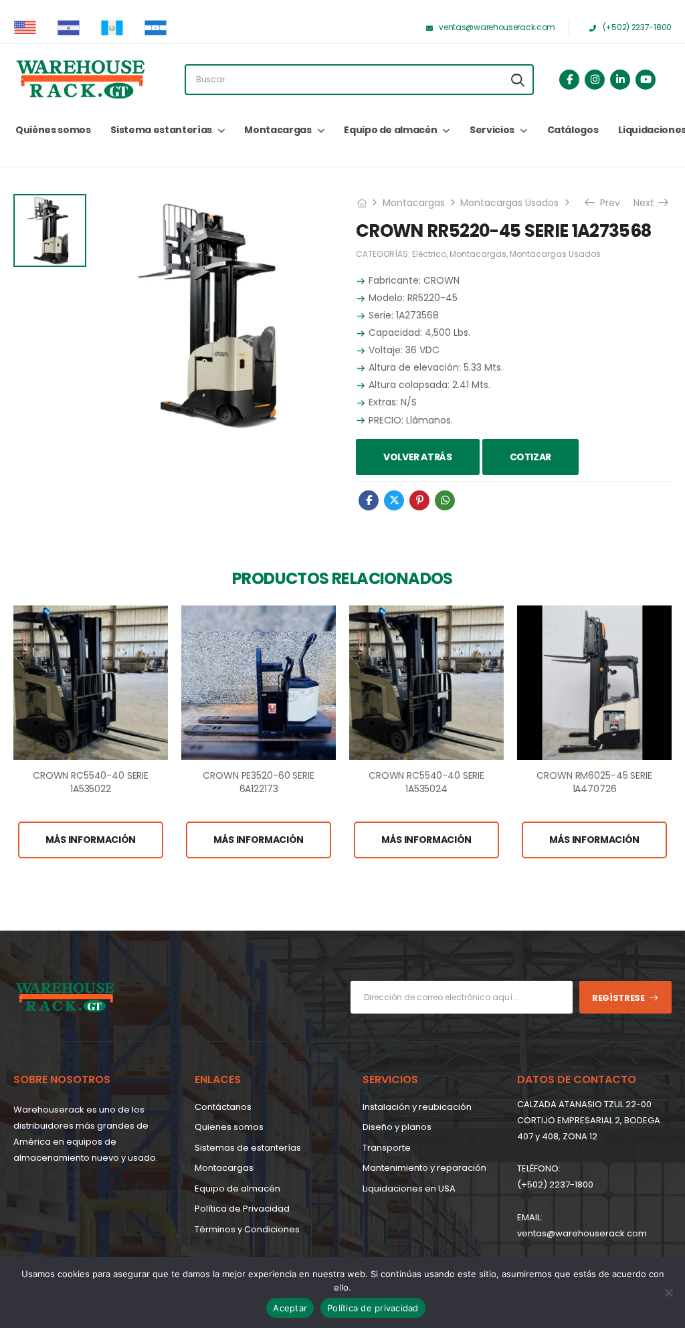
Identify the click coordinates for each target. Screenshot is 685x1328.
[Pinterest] (419, 500)
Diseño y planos (397, 1127)
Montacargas (277, 129)
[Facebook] (369, 500)
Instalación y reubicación (417, 1107)
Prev (605, 202)
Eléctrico (429, 254)
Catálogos (573, 129)
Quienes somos (229, 1127)
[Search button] (517, 79)
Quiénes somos (52, 129)
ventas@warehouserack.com (582, 1233)
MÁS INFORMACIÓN (90, 839)
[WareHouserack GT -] (80, 79)
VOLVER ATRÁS (417, 457)
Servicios (492, 129)
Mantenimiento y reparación (424, 1167)
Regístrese (618, 997)
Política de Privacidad (242, 1208)
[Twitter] (394, 500)
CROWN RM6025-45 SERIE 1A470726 (594, 782)
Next (648, 202)
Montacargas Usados (509, 202)
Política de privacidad (373, 1308)
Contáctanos (223, 1107)
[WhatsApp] (445, 500)
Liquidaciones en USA (409, 1188)
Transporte (387, 1147)
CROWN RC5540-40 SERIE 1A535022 (91, 782)
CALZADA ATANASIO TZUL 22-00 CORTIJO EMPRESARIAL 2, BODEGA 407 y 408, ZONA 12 (588, 1120)
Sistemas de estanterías (248, 1147)
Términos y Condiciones (247, 1229)
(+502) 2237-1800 (555, 1184)
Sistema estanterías (160, 129)
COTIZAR (531, 457)
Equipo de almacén (390, 129)
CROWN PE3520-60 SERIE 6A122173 (258, 782)
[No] (668, 1292)
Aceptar (290, 1308)
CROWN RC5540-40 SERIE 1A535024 (426, 782)
